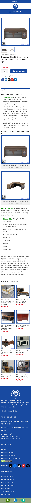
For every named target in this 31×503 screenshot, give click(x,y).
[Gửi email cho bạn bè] (9, 79)
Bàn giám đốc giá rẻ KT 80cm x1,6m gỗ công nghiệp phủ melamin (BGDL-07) (7, 327)
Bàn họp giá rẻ (5, 488)
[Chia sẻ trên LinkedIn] (15, 79)
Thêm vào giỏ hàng (18, 71)
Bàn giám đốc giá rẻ (7, 482)
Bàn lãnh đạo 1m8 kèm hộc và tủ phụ (22, 351)
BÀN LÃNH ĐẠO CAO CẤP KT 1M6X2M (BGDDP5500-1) (22, 301)
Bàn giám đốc (12, 54)
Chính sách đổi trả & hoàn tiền (10, 458)
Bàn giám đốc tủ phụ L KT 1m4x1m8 (7, 375)
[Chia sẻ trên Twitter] (6, 79)
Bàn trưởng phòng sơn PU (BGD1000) (22, 326)
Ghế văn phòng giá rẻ (7, 479)
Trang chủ (4, 54)
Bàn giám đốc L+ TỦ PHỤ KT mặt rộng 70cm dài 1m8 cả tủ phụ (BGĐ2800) (7, 302)
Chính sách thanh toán (8, 455)
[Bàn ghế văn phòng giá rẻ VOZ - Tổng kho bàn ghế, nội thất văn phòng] (15, 6)
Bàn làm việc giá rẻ (7, 476)
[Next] (27, 32)
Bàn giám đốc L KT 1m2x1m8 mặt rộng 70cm (6, 352)
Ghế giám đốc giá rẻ (7, 485)
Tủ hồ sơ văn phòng (7, 491)
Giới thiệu (4, 449)
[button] (10, 12)
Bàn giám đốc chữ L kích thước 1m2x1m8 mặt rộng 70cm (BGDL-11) (23, 376)
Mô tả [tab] (3, 90)
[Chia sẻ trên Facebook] (2, 79)
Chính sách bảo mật (7, 452)
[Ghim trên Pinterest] (12, 79)
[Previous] (4, 32)
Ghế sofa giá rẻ (6, 494)
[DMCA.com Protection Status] (6, 461)
